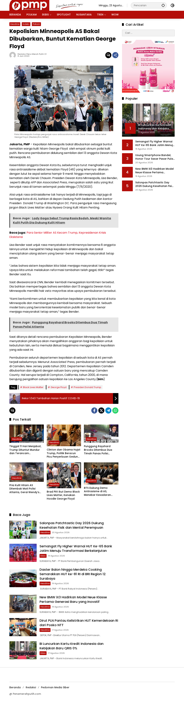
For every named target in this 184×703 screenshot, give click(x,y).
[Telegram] (108, 410)
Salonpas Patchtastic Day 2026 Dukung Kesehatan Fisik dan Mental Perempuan (72, 525)
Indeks (26, 24)
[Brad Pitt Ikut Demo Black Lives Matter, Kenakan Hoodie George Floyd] (64, 475)
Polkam (36, 24)
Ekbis (43, 555)
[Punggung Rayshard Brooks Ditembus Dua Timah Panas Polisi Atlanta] (101, 433)
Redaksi (31, 687)
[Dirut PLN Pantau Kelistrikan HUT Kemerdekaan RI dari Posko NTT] (23, 627)
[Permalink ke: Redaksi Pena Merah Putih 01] (13, 55)
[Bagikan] (115, 55)
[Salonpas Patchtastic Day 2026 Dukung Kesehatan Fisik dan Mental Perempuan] (23, 530)
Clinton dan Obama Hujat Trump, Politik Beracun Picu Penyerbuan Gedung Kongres (63, 453)
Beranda (15, 687)
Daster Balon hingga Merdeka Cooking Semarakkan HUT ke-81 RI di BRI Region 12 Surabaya (73, 574)
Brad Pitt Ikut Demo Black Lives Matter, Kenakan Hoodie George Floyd (63, 495)
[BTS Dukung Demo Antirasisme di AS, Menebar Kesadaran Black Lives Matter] (101, 473)
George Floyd (58, 387)
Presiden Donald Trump (87, 387)
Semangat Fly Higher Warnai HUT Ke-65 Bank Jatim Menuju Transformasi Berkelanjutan (76, 548)
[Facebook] (94, 410)
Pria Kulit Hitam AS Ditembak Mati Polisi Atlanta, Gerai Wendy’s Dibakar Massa (24, 489)
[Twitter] (101, 410)
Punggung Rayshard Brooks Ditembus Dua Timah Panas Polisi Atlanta (98, 450)
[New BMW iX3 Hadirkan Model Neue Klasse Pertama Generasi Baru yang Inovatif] (23, 604)
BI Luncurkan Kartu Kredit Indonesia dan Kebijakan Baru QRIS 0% (72, 645)
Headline (14, 24)
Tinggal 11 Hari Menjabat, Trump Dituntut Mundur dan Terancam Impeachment (25, 450)
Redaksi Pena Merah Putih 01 (32, 54)
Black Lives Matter (33, 387)
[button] (163, 5)
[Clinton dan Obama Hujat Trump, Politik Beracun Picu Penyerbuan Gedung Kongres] (64, 435)
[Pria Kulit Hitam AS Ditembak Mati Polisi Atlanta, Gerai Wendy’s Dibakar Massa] (26, 472)
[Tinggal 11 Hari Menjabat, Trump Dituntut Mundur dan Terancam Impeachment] (26, 433)
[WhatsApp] (115, 410)
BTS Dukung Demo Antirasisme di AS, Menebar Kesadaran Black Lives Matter (97, 491)
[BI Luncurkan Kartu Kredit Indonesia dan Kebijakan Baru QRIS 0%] (23, 650)
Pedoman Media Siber (55, 687)
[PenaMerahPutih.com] (50, 5)
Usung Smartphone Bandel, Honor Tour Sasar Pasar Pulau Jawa (155, 157)
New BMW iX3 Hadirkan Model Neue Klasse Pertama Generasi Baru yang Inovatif (73, 599)
